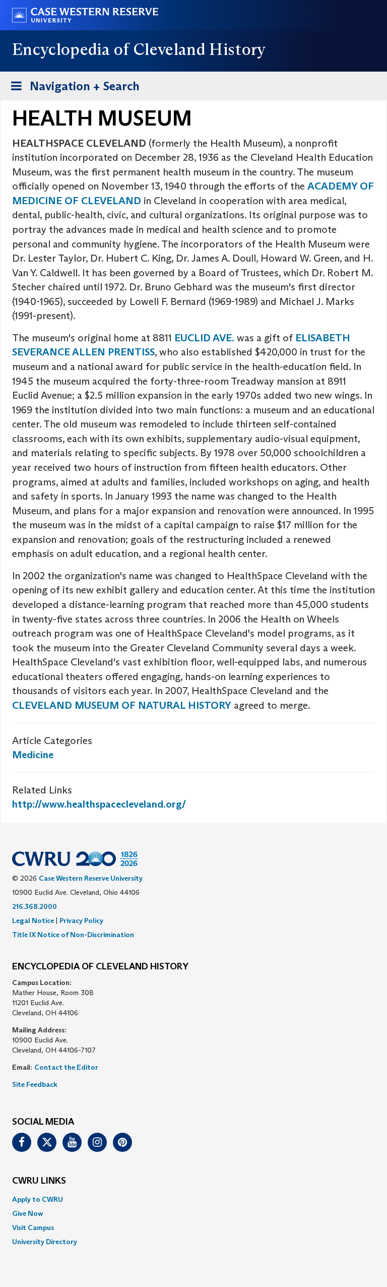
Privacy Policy (81, 920)
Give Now (27, 1213)
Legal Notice (33, 920)
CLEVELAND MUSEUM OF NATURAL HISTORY (121, 705)
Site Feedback (34, 1084)
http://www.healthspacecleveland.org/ (99, 804)
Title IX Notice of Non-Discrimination (73, 934)
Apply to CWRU (37, 1199)
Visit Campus (33, 1227)
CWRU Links (39, 1181)
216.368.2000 (34, 906)
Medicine (32, 755)
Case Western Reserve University (91, 878)
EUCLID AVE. (204, 338)
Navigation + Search (72, 89)
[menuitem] (193, 1199)
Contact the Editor (66, 1067)
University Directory (44, 1241)
